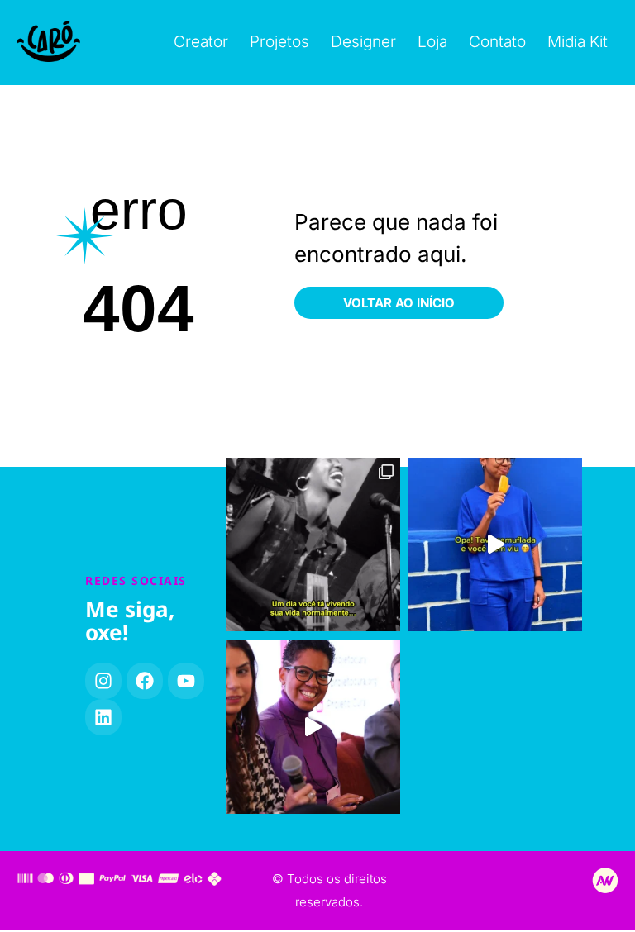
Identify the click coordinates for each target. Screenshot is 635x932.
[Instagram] (103, 681)
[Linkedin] (103, 717)
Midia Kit (577, 41)
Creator (201, 41)
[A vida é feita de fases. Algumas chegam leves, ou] (313, 545)
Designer (363, 41)
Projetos (279, 41)
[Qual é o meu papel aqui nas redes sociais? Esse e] (313, 727)
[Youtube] (186, 681)
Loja (432, 41)
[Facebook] (145, 681)
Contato (497, 41)
